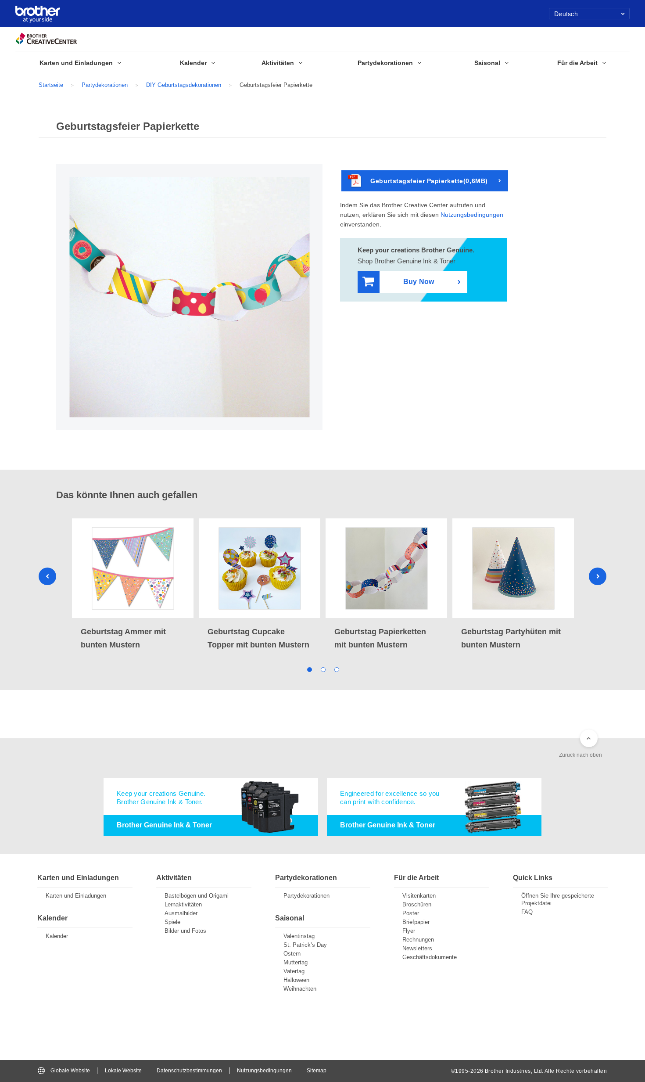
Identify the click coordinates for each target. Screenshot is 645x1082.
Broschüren (416, 904)
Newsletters (417, 948)
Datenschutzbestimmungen (189, 1071)
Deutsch (566, 13)
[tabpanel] (132, 584)
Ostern (292, 953)
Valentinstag (299, 936)
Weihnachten (299, 988)
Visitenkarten (419, 895)
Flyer (408, 930)
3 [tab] (336, 669)
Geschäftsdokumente (429, 957)
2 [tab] (322, 669)
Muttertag (295, 962)
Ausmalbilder (181, 913)
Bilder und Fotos (185, 930)
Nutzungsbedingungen (472, 214)
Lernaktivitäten (183, 904)
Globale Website (70, 1071)
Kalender (57, 936)
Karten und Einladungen (76, 895)
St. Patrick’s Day (305, 945)
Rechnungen (418, 939)
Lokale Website (123, 1071)
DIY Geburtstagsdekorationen (183, 85)
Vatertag (294, 971)
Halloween (296, 980)
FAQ (527, 912)
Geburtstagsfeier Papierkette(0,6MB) (429, 180)
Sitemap (316, 1071)
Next (597, 576)
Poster (410, 913)
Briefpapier (416, 922)
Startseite (51, 85)
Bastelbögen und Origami (197, 895)
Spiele (172, 922)
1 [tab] (309, 669)
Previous (47, 576)
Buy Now (418, 281)
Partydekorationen (105, 85)
